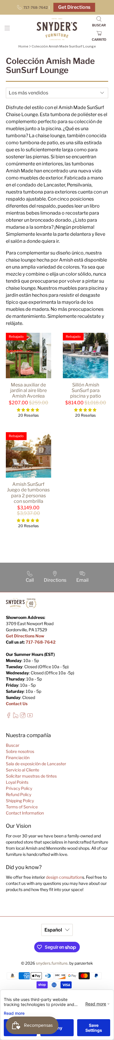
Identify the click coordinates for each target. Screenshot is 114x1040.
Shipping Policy (20, 800)
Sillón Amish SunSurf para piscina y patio (85, 390)
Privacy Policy (19, 788)
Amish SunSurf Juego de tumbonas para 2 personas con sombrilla (28, 492)
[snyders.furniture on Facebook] (8, 716)
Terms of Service (22, 806)
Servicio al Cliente (22, 769)
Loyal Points (17, 782)
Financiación (18, 757)
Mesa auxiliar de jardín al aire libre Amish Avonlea (28, 390)
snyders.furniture (52, 963)
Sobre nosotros (20, 751)
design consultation (64, 877)
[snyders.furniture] (57, 29)
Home (23, 46)
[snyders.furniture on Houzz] (15, 716)
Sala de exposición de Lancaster (36, 763)
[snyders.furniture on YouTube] (30, 716)
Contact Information (25, 812)
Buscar (12, 745)
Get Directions (74, 7)
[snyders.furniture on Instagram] (22, 716)
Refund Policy (18, 794)
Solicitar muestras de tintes (31, 775)
